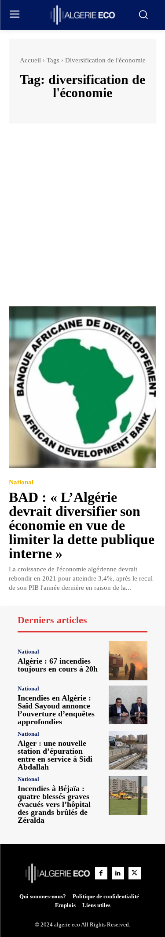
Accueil (30, 60)
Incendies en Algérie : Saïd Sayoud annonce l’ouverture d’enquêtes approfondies (56, 710)
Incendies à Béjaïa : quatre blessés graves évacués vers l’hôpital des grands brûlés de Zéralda (54, 804)
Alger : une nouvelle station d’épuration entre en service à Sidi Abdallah (55, 755)
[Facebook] (101, 873)
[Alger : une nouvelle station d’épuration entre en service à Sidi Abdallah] (128, 750)
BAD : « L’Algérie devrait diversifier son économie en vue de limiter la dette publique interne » (81, 525)
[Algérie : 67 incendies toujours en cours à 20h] (128, 660)
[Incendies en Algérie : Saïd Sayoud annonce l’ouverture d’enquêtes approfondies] (128, 705)
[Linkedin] (118, 873)
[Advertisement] (82, 219)
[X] (134, 873)
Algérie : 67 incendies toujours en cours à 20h (58, 665)
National (21, 482)
